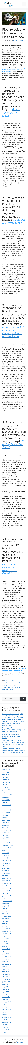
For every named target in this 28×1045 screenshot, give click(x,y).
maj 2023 (5, 858)
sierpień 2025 (6, 800)
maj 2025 (5, 807)
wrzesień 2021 (6, 903)
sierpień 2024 (6, 820)
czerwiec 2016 (6, 1032)
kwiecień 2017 (6, 1009)
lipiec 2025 (5, 802)
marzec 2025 (6, 812)
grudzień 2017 (6, 994)
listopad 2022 (6, 873)
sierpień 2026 (6, 769)
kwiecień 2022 (6, 888)
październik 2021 (7, 901)
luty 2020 (5, 951)
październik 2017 (7, 999)
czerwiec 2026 (6, 774)
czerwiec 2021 (6, 911)
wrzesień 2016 (6, 1024)
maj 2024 (5, 827)
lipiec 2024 (5, 822)
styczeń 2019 (6, 979)
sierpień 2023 (6, 850)
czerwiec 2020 (6, 941)
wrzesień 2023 (6, 848)
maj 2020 (5, 944)
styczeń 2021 (6, 923)
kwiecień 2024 (6, 830)
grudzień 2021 (6, 896)
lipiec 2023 (5, 853)
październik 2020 (7, 931)
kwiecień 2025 (6, 810)
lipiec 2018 (5, 989)
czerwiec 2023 (6, 855)
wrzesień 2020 (6, 934)
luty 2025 (5, 815)
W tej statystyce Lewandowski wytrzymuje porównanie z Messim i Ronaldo (12, 736)
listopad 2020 (6, 928)
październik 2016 (7, 1022)
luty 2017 (5, 1012)
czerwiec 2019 (6, 971)
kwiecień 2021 (6, 916)
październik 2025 (7, 795)
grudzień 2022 (6, 870)
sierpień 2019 (6, 966)
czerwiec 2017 (6, 1007)
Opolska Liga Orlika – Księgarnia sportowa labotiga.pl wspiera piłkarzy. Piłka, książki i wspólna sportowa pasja (14, 750)
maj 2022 (5, 886)
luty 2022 (5, 893)
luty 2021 (5, 921)
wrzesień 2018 (6, 984)
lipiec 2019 (5, 969)
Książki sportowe (9, 680)
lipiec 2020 (5, 939)
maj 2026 (5, 777)
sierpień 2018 (6, 987)
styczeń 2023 (6, 868)
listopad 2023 (6, 843)
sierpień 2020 (6, 936)
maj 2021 (5, 913)
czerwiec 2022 (6, 883)
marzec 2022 (6, 891)
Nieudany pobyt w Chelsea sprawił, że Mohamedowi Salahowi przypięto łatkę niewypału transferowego (13, 729)
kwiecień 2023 (6, 860)
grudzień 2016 (6, 1017)
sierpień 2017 (6, 1004)
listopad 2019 (6, 959)
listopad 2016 (6, 1019)
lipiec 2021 (5, 908)
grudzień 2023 (6, 840)
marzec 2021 (6, 918)
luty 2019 (5, 976)
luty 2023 (5, 865)
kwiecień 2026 (6, 779)
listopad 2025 (6, 792)
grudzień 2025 (6, 790)
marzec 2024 (6, 832)
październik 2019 (7, 961)
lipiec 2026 (5, 772)
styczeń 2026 (6, 787)
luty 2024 (5, 835)
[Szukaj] (23, 699)
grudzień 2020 (6, 926)
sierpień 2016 (6, 1027)
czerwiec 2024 (6, 825)
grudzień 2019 (6, 956)
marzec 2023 (6, 863)
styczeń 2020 (6, 954)
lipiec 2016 (5, 1030)
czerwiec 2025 (6, 805)
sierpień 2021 (6, 906)
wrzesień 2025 (6, 797)
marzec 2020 (6, 949)
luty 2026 (5, 784)
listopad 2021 (6, 898)
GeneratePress (21, 1042)
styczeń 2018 (6, 992)
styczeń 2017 (6, 1014)
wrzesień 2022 (6, 878)
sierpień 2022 (6, 880)
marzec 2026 (6, 782)
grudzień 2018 (6, 982)
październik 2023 (7, 845)
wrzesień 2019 (6, 964)
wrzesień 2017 (6, 1002)
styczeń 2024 (6, 838)
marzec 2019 (6, 974)
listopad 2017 (6, 997)
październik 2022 (7, 875)
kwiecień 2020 (6, 946)
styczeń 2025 (6, 817)
